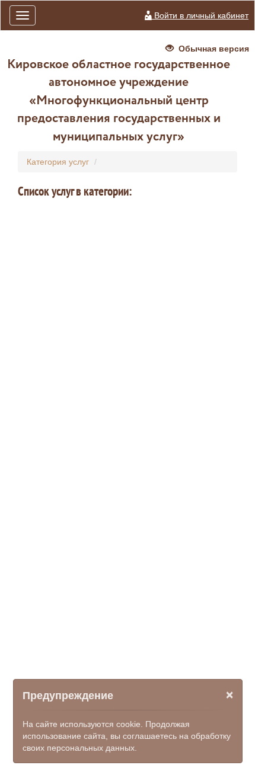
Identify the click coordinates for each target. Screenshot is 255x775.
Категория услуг (58, 161)
